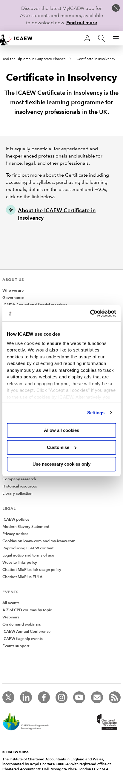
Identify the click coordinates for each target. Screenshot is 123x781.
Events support (15, 646)
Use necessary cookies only (61, 464)
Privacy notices (15, 533)
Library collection (17, 493)
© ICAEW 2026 (15, 752)
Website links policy (19, 562)
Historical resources (19, 486)
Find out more (81, 22)
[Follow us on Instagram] (61, 697)
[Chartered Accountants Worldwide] (106, 722)
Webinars (10, 617)
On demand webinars (21, 624)
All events (10, 602)
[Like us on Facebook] (44, 697)
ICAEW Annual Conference (26, 631)
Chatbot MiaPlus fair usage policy (31, 569)
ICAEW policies (15, 519)
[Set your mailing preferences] (97, 697)
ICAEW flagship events (22, 638)
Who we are (13, 290)
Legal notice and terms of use (28, 555)
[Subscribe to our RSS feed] (115, 697)
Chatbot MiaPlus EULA (22, 576)
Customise (58, 447)
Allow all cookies (61, 430)
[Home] (19, 38)
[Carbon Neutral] (28, 722)
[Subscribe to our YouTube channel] (79, 697)
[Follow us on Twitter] (8, 697)
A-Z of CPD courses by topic (27, 610)
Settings (96, 412)
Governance (13, 297)
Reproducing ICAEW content (27, 548)
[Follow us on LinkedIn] (26, 697)
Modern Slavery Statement (25, 526)
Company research (19, 479)
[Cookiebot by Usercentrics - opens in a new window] (90, 313)
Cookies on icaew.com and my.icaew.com (39, 541)
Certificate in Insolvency (95, 59)
